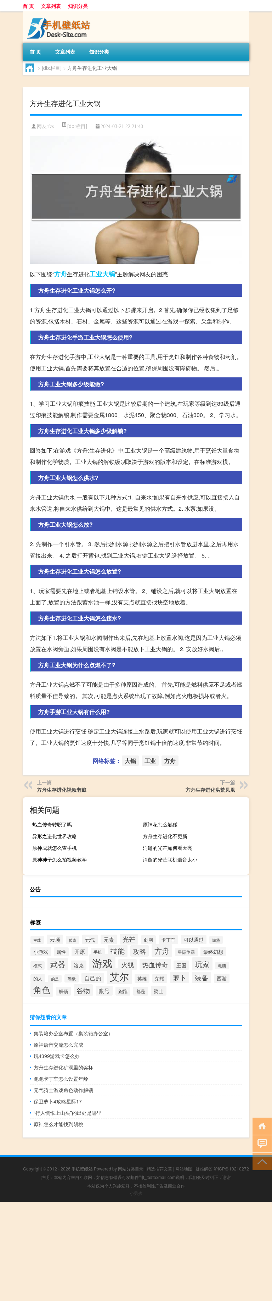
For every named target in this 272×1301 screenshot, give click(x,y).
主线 (37, 940)
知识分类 (78, 5)
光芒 (129, 939)
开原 (79, 951)
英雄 (142, 978)
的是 (55, 978)
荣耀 (159, 978)
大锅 (108, 273)
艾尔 (119, 976)
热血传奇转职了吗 (52, 824)
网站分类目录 (130, 1169)
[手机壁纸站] (60, 13)
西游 (222, 978)
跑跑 (123, 991)
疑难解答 (204, 1169)
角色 (41, 989)
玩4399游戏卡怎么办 (57, 1055)
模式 (37, 965)
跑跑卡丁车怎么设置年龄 (61, 1078)
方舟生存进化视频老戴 (61, 789)
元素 (108, 939)
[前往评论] (260, 1143)
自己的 (92, 978)
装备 (201, 977)
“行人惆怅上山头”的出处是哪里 (68, 1112)
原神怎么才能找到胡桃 (58, 1124)
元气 (90, 939)
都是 (140, 991)
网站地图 (183, 1169)
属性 (61, 951)
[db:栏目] (52, 67)
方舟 (60, 273)
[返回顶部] (260, 1161)
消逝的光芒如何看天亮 (167, 847)
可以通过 (194, 939)
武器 (57, 964)
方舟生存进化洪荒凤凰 (210, 789)
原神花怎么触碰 (160, 824)
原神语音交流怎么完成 (58, 1044)
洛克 (79, 965)
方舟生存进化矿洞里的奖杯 (63, 1067)
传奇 (72, 940)
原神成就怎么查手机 (54, 847)
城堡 (216, 940)
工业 (96, 273)
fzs (51, 126)
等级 (71, 978)
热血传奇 (155, 964)
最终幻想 (213, 951)
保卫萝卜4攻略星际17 (58, 1101)
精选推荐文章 (159, 1169)
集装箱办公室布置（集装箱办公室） (73, 1033)
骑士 (159, 991)
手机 (98, 952)
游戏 (102, 962)
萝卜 (179, 977)
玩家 (202, 963)
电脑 (222, 965)
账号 (104, 991)
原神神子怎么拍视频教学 (59, 859)
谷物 (83, 990)
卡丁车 (168, 939)
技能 (117, 951)
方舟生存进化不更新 (165, 836)
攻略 (139, 951)
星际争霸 (186, 952)
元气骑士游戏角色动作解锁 (63, 1090)
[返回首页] (260, 1126)
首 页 (28, 5)
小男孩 (136, 1193)
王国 (181, 965)
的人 (37, 978)
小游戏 (40, 951)
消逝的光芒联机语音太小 (170, 859)
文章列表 (51, 5)
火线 (127, 964)
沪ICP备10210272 (231, 1169)
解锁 (63, 991)
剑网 (148, 939)
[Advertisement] (136, 1251)
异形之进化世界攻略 (54, 836)
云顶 (55, 939)
